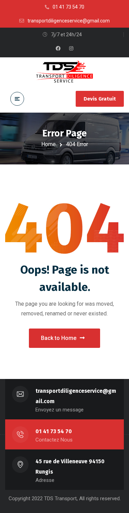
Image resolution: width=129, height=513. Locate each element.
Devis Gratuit (100, 99)
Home (48, 144)
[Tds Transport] (64, 72)
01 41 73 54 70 (53, 431)
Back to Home (58, 338)
